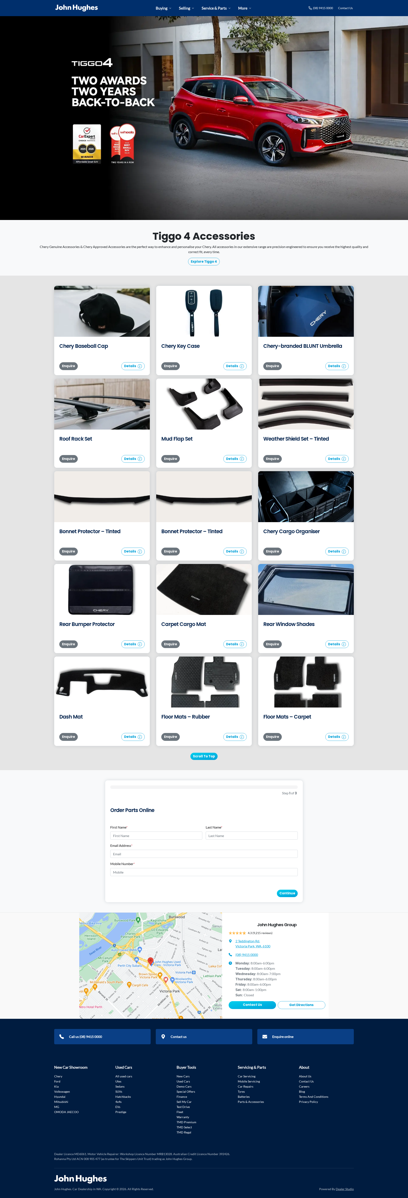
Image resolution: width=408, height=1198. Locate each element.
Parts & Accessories (251, 1102)
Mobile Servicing (249, 1081)
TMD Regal (184, 1132)
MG (56, 1107)
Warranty (183, 1117)
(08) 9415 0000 (323, 8)
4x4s (118, 1102)
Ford (57, 1081)
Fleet (180, 1112)
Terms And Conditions (313, 1096)
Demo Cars (184, 1086)
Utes (118, 1081)
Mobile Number (122, 864)
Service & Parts (214, 8)
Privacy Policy (308, 1102)
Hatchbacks (123, 1096)
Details (130, 366)
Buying (161, 8)
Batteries (244, 1096)
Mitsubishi (61, 1102)
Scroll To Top (204, 756)
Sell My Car (184, 1102)
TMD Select (184, 1127)
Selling (184, 8)
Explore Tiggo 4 (204, 261)
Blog (302, 1091)
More (242, 8)
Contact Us (345, 8)
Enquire (68, 366)
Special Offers (186, 1091)
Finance (182, 1096)
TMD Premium (186, 1122)
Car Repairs (245, 1086)
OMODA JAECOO (66, 1112)
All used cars (123, 1076)
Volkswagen (62, 1091)
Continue (287, 893)
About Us (305, 1076)
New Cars (183, 1076)
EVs (117, 1107)
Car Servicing (246, 1076)
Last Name (214, 827)
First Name (119, 827)
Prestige (120, 1112)
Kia (56, 1086)
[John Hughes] (76, 8)
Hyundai (59, 1096)
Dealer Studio (345, 1189)
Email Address (121, 845)
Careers (304, 1086)
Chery (58, 1076)
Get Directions (301, 1005)
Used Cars (183, 1081)
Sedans (120, 1086)
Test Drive (183, 1107)
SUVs (118, 1091)
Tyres (241, 1091)
